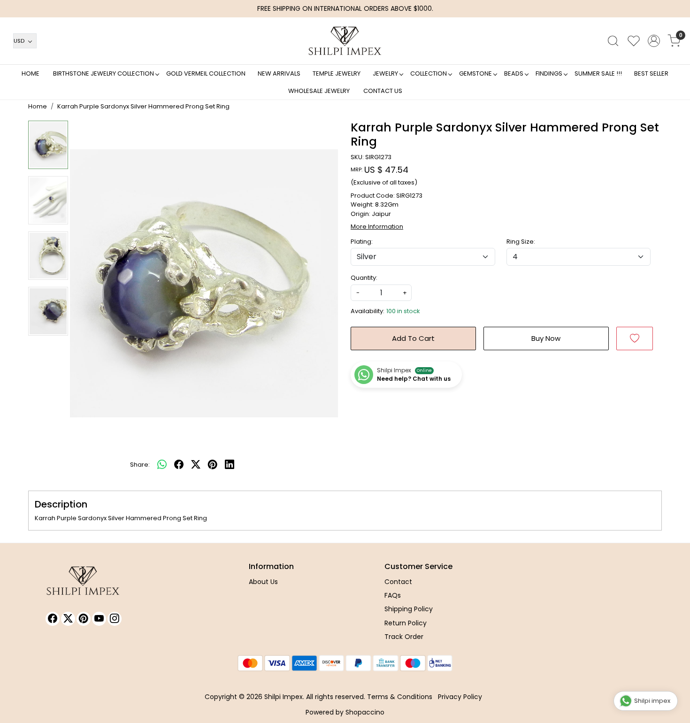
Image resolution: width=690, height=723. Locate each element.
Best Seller (651, 73)
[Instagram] (114, 619)
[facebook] (178, 465)
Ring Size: (520, 241)
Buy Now (545, 338)
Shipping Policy (408, 609)
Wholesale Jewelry (319, 90)
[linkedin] (229, 465)
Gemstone (475, 73)
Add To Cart (413, 338)
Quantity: (364, 277)
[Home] (345, 41)
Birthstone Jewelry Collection (103, 73)
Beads (513, 73)
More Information (377, 226)
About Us (263, 581)
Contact (398, 581)
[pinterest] (212, 465)
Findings (549, 73)
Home (30, 73)
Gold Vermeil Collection (205, 73)
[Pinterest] (84, 619)
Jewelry (385, 73)
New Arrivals (279, 73)
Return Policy (405, 623)
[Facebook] (53, 619)
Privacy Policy (460, 696)
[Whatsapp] (161, 465)
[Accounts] (654, 41)
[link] (613, 40)
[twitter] (195, 465)
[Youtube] (99, 619)
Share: (140, 464)
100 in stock (403, 311)
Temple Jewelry (336, 73)
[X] (68, 619)
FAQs (392, 595)
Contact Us (382, 90)
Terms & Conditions (399, 696)
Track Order (403, 636)
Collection (428, 73)
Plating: (362, 241)
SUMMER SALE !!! (598, 73)
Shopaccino (364, 712)
